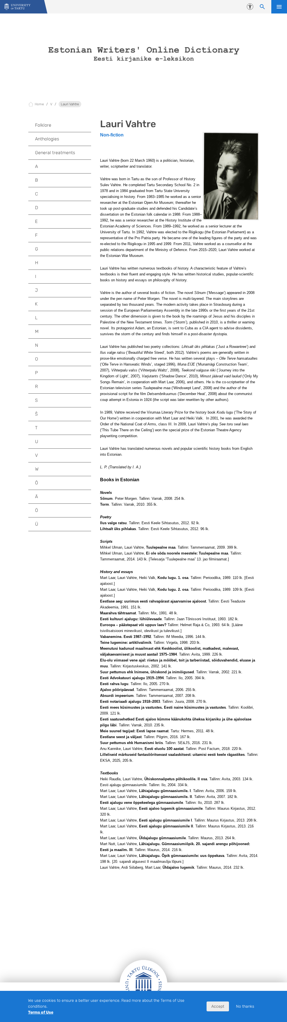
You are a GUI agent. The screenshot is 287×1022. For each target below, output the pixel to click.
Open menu (279, 6)
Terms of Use (40, 1012)
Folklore (43, 125)
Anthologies (47, 139)
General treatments (55, 152)
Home (39, 104)
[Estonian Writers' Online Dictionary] (17, 6)
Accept (217, 1006)
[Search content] (262, 6)
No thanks (245, 1006)
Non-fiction (112, 135)
